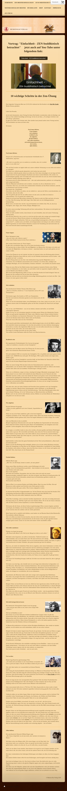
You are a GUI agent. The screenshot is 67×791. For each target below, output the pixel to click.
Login (61, 786)
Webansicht (60, 788)
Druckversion (9, 786)
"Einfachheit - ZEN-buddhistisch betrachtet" (33, 58)
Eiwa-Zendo (51, 674)
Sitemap (16, 786)
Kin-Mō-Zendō (54, 104)
